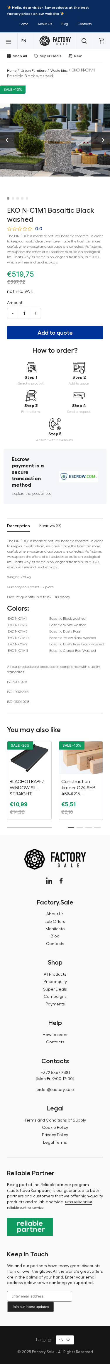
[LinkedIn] (49, 880)
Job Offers (55, 922)
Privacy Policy (55, 1135)
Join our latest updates (30, 1306)
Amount (14, 303)
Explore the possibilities (31, 494)
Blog (64, 24)
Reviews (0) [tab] (50, 526)
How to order (55, 1035)
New (78, 56)
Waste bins (58, 70)
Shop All (20, 56)
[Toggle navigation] (8, 41)
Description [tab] (18, 526)
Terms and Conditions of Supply (55, 1120)
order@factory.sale (55, 1090)
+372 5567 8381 (55, 1073)
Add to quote (55, 333)
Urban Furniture (33, 70)
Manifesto (55, 929)
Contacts (84, 24)
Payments (55, 1004)
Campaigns (55, 997)
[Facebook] (61, 880)
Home (23, 24)
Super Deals (50, 56)
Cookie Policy (55, 1128)
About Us (45, 24)
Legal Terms (55, 1143)
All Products (55, 974)
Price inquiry (55, 982)
